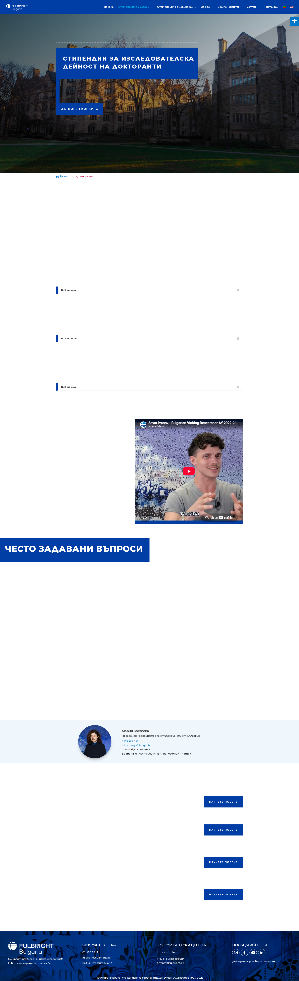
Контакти (271, 7)
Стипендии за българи (133, 7)
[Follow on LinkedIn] (261, 952)
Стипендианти (228, 7)
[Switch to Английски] (291, 10)
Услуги (251, 7)
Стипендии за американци (175, 7)
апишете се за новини (152, 91)
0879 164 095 (130, 741)
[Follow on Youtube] (253, 952)
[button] (294, 21)
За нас (205, 7)
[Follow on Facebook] (244, 952)
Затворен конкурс (79, 109)
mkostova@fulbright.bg (136, 745)
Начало (109, 7)
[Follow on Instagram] (235, 952)
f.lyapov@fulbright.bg (170, 963)
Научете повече (223, 801)
